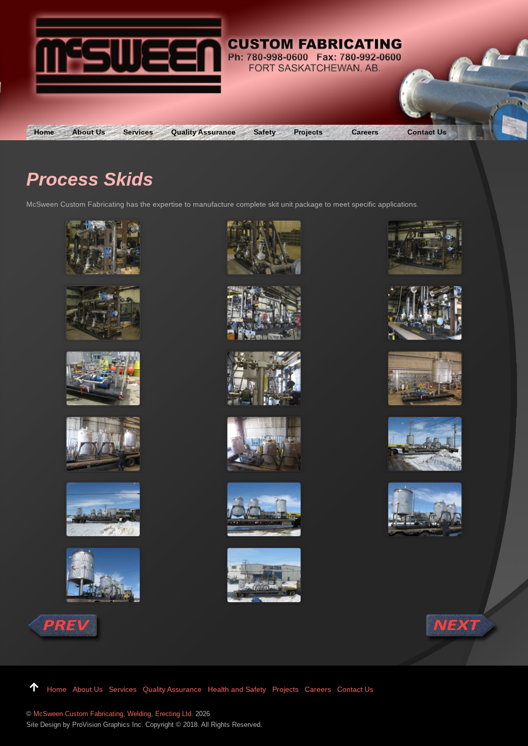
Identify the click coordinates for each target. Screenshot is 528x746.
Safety (265, 132)
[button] (102, 247)
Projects (308, 132)
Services (138, 132)
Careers (365, 132)
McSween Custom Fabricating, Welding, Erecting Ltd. (113, 714)
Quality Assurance (203, 132)
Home (44, 132)
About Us (88, 132)
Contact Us (427, 132)
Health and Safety (237, 689)
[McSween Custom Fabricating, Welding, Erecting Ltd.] (219, 100)
